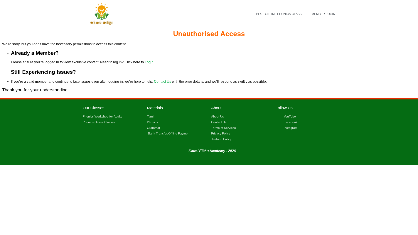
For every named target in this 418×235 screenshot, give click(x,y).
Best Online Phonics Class (279, 14)
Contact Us (162, 81)
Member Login (323, 14)
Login (149, 62)
